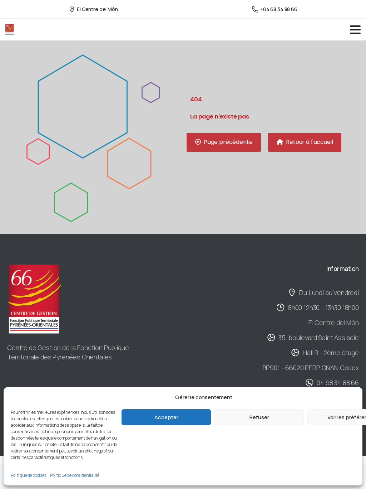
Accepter (166, 417)
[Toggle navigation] (355, 30)
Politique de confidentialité (74, 475)
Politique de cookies (28, 475)
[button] (224, 142)
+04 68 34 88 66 (278, 9)
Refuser (259, 417)
